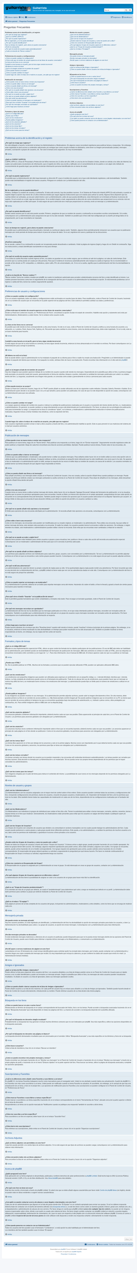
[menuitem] (21, 17)
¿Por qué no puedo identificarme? (16, 43)
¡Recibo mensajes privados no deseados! (83, 58)
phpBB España (76, 1251)
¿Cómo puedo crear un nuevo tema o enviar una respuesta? (24, 82)
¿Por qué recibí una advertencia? (16, 98)
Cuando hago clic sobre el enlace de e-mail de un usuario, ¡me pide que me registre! (32, 74)
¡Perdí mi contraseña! (12, 47)
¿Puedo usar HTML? (12, 116)
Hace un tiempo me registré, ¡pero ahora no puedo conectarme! (25, 45)
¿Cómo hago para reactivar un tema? (17, 106)
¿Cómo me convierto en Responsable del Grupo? (86, 43)
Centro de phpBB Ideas (108, 1190)
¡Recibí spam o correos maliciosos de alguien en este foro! (89, 60)
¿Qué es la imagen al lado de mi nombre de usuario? (22, 68)
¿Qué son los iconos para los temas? (17, 130)
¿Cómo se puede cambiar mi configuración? (19, 58)
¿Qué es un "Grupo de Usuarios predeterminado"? (86, 47)
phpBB (123, 360)
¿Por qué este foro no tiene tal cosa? (82, 116)
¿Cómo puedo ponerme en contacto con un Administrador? (89, 120)
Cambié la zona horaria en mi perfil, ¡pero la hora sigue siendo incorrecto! (28, 64)
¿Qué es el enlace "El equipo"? (80, 49)
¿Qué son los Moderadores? (79, 36)
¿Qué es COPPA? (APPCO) (14, 36)
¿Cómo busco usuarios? (78, 82)
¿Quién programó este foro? (79, 114)
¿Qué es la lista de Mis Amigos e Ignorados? (84, 67)
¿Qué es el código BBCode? (14, 113)
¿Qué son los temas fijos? (13, 126)
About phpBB (53, 1178)
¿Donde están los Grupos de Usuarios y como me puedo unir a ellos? (92, 41)
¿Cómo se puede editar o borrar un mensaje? (20, 84)
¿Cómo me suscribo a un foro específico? (83, 96)
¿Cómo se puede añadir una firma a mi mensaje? (21, 86)
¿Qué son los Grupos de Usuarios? (81, 38)
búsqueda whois (59, 1207)
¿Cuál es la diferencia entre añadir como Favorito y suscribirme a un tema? (94, 92)
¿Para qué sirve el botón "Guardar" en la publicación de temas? (25, 102)
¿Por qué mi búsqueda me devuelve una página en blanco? (89, 80)
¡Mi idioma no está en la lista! (14, 66)
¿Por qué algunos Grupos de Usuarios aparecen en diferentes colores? (93, 45)
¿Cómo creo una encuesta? (14, 88)
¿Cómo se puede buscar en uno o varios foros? (85, 76)
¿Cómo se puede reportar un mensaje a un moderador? (23, 100)
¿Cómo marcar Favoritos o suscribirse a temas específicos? (89, 94)
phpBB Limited (91, 1176)
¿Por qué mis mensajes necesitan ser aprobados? (21, 104)
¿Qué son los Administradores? (80, 34)
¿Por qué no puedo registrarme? (15, 38)
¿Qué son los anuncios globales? (16, 122)
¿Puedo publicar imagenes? (14, 120)
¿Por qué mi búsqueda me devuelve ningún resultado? (87, 78)
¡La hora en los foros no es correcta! (17, 62)
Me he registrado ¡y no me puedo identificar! (19, 41)
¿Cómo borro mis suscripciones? (80, 98)
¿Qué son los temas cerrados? (15, 128)
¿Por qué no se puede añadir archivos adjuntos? (21, 96)
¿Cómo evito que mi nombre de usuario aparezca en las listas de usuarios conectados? (33, 60)
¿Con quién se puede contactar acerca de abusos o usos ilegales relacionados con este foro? (100, 118)
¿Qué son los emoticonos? (14, 118)
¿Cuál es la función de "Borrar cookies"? (18, 51)
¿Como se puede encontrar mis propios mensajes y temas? (89, 85)
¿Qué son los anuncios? (13, 124)
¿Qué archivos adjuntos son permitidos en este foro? (87, 105)
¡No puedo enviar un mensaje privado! (82, 56)
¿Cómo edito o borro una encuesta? (16, 92)
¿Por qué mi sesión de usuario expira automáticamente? (23, 49)
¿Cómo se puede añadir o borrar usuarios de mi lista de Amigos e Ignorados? (95, 69)
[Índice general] (18, 8)
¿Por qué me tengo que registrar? (16, 34)
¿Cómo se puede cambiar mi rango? (17, 72)
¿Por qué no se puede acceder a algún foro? (19, 94)
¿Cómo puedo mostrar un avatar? (16, 70)
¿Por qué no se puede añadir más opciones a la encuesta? (24, 90)
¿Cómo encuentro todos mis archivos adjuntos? (85, 107)
